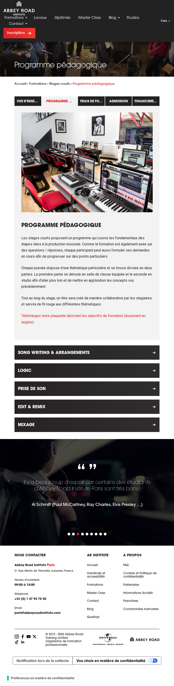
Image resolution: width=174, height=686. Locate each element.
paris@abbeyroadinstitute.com (37, 613)
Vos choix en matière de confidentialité (110, 660)
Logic (24, 371)
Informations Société (138, 593)
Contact (16, 24)
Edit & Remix (32, 407)
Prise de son (32, 389)
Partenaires (131, 584)
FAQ (126, 565)
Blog (112, 18)
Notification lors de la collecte (43, 660)
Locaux (40, 18)
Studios (133, 18)
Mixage (26, 425)
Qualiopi (93, 617)
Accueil (20, 84)
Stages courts (59, 84)
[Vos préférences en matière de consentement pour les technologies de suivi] (41, 678)
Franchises (130, 601)
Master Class (89, 18)
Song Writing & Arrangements (53, 353)
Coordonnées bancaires (141, 609)
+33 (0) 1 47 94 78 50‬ (30, 599)
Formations (14, 18)
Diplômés (62, 18)
